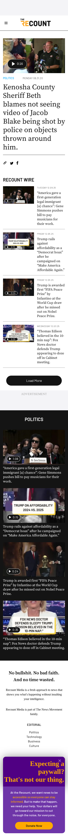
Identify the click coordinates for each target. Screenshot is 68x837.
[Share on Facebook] (17, 163)
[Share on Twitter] (11, 163)
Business (34, 741)
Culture (34, 745)
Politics (8, 78)
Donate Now (34, 825)
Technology (34, 736)
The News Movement (49, 709)
